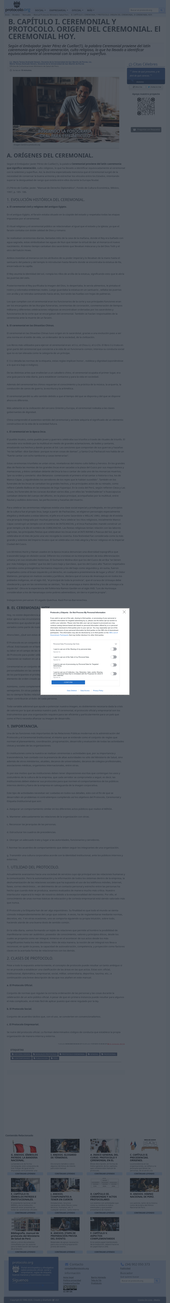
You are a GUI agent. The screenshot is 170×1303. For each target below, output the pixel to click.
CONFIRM (68, 682)
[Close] (125, 612)
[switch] (114, 649)
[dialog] (85, 651)
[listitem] (85, 644)
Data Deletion (72, 690)
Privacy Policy (98, 690)
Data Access (85, 690)
